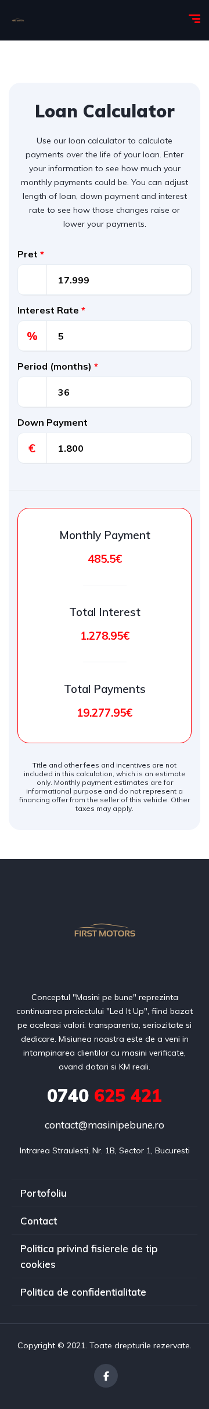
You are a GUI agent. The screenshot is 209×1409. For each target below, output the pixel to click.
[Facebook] (106, 1376)
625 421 (104, 1095)
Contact (38, 1221)
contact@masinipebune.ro (104, 1125)
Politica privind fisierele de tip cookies (88, 1256)
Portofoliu (43, 1193)
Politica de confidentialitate (83, 1292)
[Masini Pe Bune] (18, 20)
